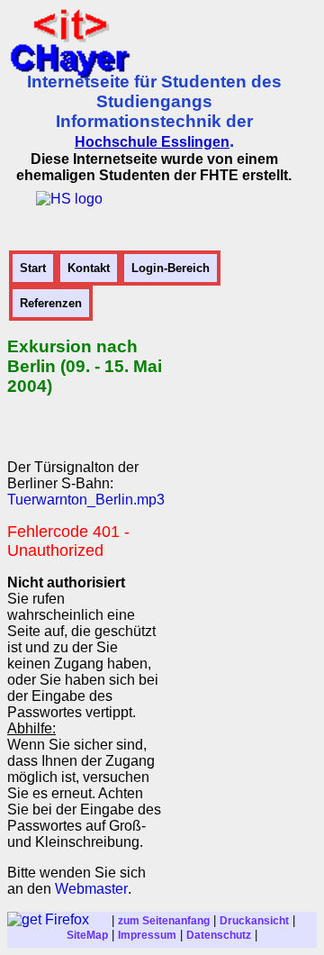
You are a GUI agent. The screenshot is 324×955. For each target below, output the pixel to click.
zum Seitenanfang (164, 920)
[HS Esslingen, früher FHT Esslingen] (69, 198)
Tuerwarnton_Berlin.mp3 (86, 499)
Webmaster (91, 888)
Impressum (147, 935)
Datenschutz (218, 935)
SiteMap (87, 935)
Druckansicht (254, 920)
